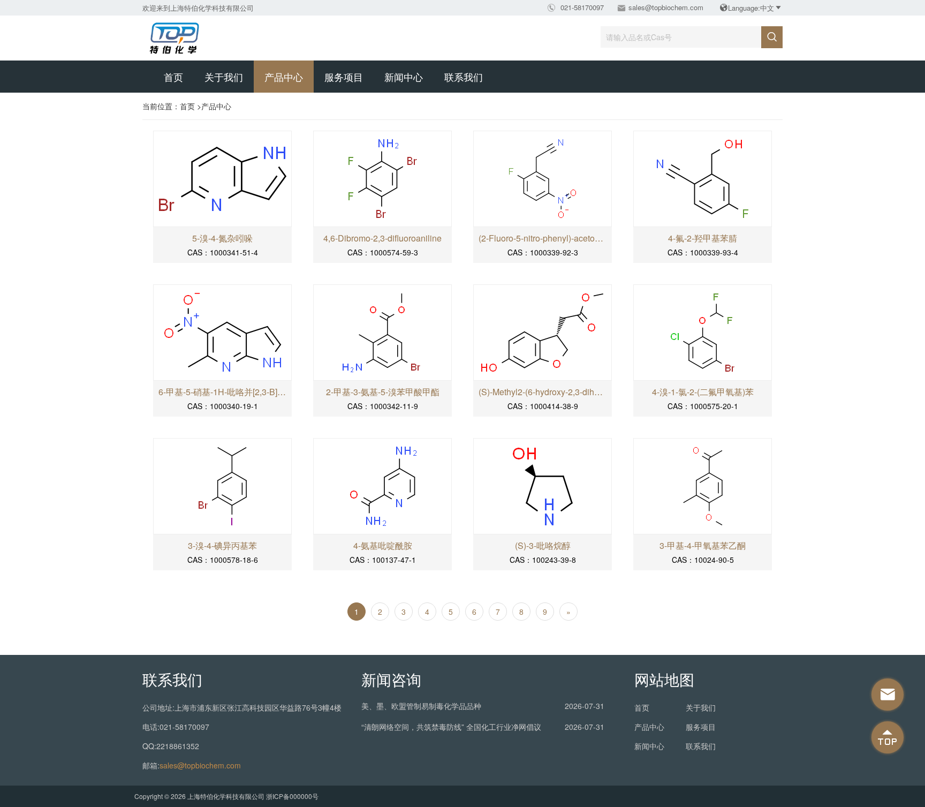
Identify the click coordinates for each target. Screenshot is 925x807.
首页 (173, 77)
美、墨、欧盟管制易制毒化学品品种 (421, 705)
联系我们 (463, 77)
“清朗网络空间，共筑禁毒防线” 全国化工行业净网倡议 (451, 726)
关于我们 (223, 77)
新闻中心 (403, 77)
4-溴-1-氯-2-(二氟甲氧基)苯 (703, 392)
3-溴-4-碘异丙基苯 (222, 546)
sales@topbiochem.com (665, 7)
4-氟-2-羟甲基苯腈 (702, 238)
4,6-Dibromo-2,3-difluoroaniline (382, 238)
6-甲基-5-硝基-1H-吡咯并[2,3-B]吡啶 (222, 392)
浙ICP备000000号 (292, 796)
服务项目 (343, 77)
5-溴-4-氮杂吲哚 (222, 238)
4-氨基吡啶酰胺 (382, 546)
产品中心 (283, 77)
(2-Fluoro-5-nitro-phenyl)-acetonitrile (542, 238)
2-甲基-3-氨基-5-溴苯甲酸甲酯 (382, 392)
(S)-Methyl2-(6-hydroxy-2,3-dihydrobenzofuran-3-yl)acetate (542, 392)
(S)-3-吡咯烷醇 (543, 546)
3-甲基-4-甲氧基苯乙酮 (702, 546)
